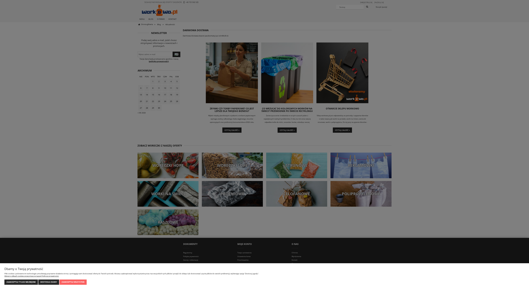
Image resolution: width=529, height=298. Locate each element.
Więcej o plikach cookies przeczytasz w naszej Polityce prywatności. (31, 276)
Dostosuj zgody (48, 282)
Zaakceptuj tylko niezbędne (21, 282)
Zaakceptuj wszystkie (73, 282)
